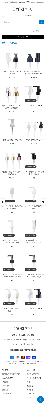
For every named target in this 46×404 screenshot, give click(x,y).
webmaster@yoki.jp (15, 2)
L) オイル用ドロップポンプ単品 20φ (12, 72)
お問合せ (30, 390)
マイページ (31, 394)
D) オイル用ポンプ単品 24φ (12, 140)
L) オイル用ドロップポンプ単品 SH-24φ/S (33, 173)
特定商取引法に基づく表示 (11, 374)
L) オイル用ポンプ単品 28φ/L (34, 310)
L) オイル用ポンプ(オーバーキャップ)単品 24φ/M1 (34, 241)
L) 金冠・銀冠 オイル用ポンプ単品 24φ (12, 173)
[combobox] (23, 22)
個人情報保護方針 (8, 378)
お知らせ (30, 386)
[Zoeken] (41, 22)
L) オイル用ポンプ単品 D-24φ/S (34, 207)
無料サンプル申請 (33, 374)
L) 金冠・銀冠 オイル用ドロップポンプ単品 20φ (12, 107)
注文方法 (5, 390)
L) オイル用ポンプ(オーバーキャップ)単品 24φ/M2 (12, 275)
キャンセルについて (34, 378)
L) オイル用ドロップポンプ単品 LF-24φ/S (12, 207)
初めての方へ (6, 386)
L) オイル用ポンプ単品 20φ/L (34, 107)
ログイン (36, 15)
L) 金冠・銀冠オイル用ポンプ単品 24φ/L (12, 310)
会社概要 (5, 370)
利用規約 (5, 382)
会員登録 (28, 15)
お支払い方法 (6, 394)
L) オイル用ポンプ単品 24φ (34, 140)
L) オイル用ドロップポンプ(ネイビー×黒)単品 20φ (34, 72)
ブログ (29, 398)
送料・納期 (31, 370)
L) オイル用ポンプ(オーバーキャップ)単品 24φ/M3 (34, 275)
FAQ (28, 382)
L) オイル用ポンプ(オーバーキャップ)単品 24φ (12, 241)
